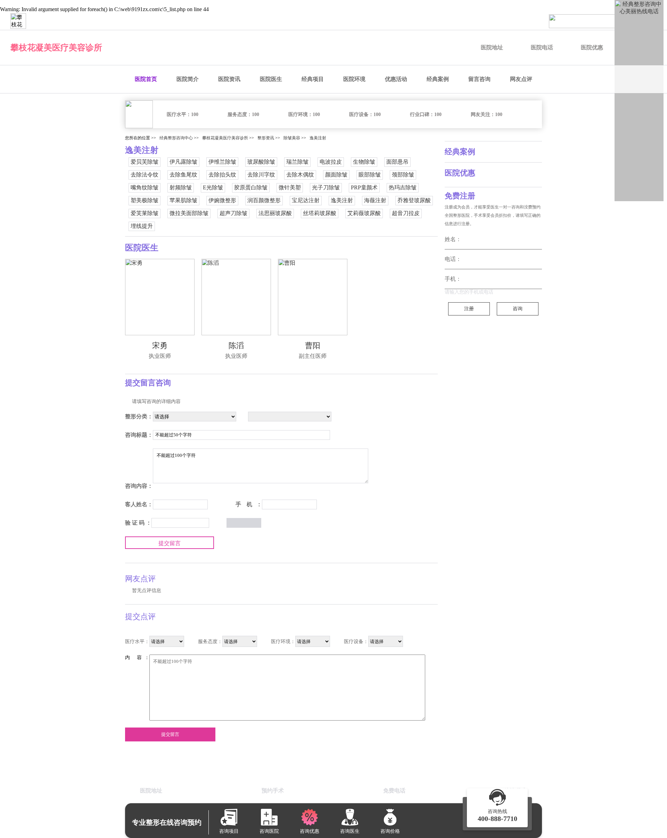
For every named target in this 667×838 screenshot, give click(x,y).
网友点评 (521, 79)
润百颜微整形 (264, 200)
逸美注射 (318, 137)
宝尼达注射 (306, 200)
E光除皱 (213, 187)
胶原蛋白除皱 (250, 187)
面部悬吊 (397, 162)
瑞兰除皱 (297, 162)
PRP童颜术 (364, 187)
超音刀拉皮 (406, 213)
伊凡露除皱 (183, 162)
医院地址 (492, 47)
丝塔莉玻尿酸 (319, 213)
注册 (469, 308)
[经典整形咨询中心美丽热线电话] (639, 100)
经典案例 (438, 79)
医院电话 (542, 47)
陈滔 (236, 345)
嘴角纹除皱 (144, 187)
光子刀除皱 (326, 187)
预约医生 (415, 21)
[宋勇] (160, 297)
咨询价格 (488, 21)
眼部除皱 (370, 175)
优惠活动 (396, 79)
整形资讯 (265, 137)
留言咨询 (479, 79)
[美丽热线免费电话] (604, 21)
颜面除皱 (336, 175)
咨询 (517, 308)
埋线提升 (142, 226)
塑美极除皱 (144, 200)
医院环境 (354, 79)
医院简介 (187, 79)
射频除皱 (181, 187)
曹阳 (312, 345)
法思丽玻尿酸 (275, 213)
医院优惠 (592, 47)
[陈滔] (236, 297)
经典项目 (313, 79)
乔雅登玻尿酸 (414, 200)
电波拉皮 (331, 162)
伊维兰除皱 (222, 162)
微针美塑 (290, 187)
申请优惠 (524, 21)
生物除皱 (364, 162)
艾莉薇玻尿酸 (364, 213)
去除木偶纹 (300, 175)
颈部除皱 (403, 175)
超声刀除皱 (233, 213)
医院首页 (146, 79)
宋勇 (159, 345)
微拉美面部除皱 (189, 213)
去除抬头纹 (222, 175)
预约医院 (379, 21)
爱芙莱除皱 (144, 213)
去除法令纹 (144, 175)
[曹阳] (312, 297)
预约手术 (451, 21)
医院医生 (271, 79)
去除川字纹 (261, 175)
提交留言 (169, 543)
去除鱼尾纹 (183, 175)
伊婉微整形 (222, 200)
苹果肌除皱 (183, 200)
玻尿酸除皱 (261, 162)
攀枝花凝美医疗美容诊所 (56, 47)
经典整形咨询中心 (176, 137)
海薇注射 (375, 200)
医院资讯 (229, 79)
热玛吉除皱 (403, 187)
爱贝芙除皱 (144, 162)
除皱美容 (291, 137)
